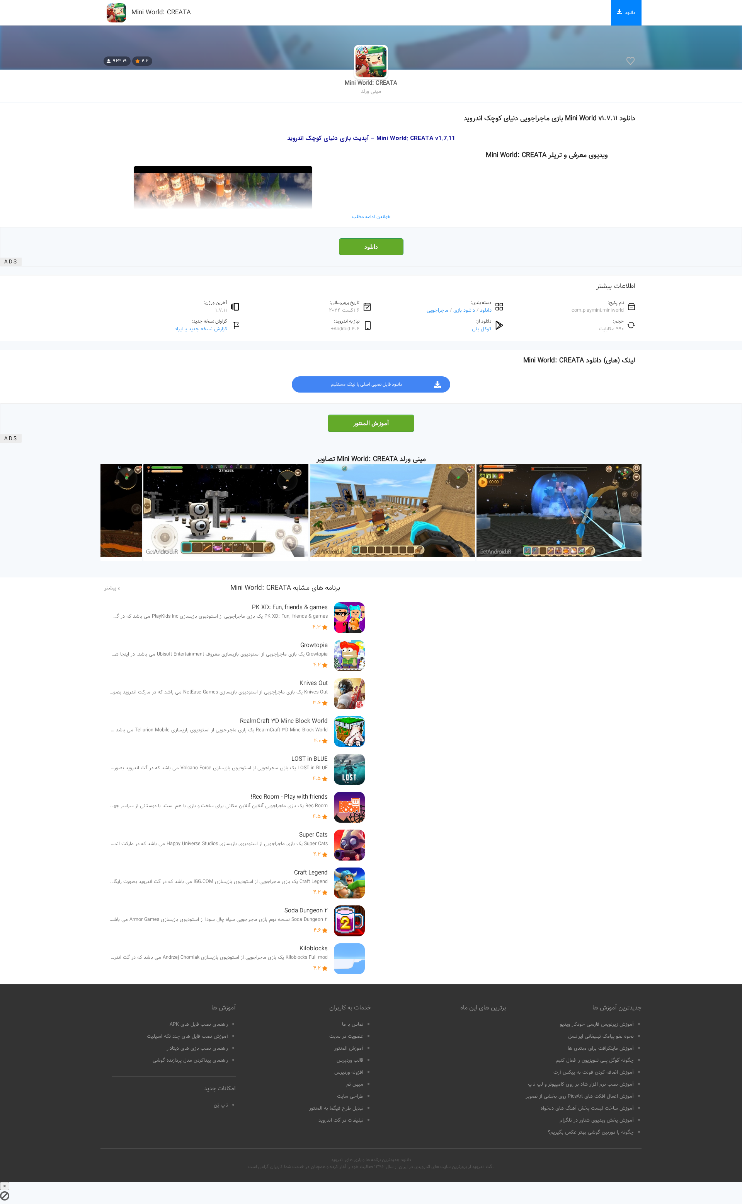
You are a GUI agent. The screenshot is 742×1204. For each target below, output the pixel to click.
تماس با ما (352, 1024)
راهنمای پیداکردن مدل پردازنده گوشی (190, 1060)
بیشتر (110, 588)
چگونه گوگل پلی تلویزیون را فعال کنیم (595, 1060)
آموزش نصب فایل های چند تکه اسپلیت (187, 1036)
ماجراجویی (437, 310)
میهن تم (354, 1084)
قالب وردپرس (350, 1060)
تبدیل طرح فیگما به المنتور (336, 1108)
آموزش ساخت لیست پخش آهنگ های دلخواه (587, 1108)
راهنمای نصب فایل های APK (199, 1024)
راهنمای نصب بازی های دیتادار (197, 1048)
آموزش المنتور (371, 423)
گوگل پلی (482, 329)
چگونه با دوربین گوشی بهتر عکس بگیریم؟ (591, 1132)
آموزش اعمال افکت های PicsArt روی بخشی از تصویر (580, 1096)
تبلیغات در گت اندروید (340, 1120)
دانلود (371, 247)
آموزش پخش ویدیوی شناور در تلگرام (597, 1120)
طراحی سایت (350, 1096)
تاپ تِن (221, 1105)
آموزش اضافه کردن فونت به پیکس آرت (593, 1072)
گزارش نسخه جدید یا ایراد (201, 329)
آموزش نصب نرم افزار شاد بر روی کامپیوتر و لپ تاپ (581, 1084)
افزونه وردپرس (348, 1072)
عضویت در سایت (346, 1036)
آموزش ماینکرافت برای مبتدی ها (601, 1048)
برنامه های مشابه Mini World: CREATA (285, 588)
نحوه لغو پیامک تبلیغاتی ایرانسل (601, 1036)
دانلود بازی (464, 310)
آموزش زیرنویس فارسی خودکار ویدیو (597, 1024)
